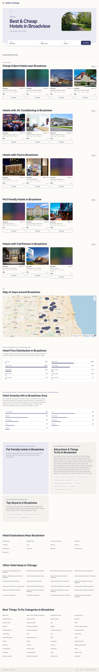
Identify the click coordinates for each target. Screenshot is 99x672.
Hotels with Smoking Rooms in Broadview (60, 586)
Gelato (28, 633)
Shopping (5, 626)
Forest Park (29, 548)
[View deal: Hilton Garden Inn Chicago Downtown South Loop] (14, 256)
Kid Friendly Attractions (32, 626)
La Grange (5, 544)
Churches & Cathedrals (32, 656)
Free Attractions (6, 648)
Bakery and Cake (31, 619)
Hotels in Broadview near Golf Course (35, 576)
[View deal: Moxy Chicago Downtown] (61, 211)
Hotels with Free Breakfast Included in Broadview (84, 582)
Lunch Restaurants (31, 652)
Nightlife (53, 626)
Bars (52, 622)
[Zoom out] (94, 299)
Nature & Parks (78, 652)
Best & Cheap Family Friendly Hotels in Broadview (12, 571)
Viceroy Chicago (6, 179)
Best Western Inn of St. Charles (33, 268)
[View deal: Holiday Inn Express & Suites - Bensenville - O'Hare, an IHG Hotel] (61, 122)
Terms (82, 669)
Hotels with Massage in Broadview (11, 581)
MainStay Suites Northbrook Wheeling (35, 223)
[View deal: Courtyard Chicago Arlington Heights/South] (14, 122)
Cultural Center (54, 656)
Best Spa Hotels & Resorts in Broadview (84, 590)
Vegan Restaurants (79, 641)
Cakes (76, 637)
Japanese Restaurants (32, 630)
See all (94, 66)
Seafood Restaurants (32, 637)
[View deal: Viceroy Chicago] (14, 167)
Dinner (76, 648)
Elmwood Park (6, 548)
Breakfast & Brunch (7, 619)
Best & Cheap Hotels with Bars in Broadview (85, 576)
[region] (49, 316)
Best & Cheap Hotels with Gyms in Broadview (61, 570)
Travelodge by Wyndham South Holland (59, 90)
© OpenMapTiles (79, 335)
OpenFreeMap (73, 335)
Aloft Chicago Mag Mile (31, 179)
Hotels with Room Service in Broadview (60, 581)
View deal (13, 97)
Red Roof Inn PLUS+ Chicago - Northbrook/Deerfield (15, 90)
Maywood (53, 548)
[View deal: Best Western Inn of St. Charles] (37, 256)
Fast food (29, 645)
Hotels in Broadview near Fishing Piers (84, 570)
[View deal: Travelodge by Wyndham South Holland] (61, 78)
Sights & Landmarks (7, 656)
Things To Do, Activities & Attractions (35, 615)
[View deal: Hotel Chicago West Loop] (14, 211)
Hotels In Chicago (12, 3)
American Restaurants (56, 630)
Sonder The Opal (54, 268)
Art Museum (77, 656)
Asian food (5, 645)
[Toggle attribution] (95, 335)
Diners (52, 652)
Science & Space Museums (81, 626)
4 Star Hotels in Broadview (33, 595)
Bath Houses (54, 648)
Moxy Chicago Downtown (56, 223)
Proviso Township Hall (56, 541)
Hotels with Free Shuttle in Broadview (11, 590)
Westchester (6, 552)
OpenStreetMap (90, 335)
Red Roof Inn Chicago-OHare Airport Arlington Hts (86, 90)
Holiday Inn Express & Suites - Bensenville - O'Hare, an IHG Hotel (65, 134)
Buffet (76, 622)
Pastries (29, 641)
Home (11, 11)
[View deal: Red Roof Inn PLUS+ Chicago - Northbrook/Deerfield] (14, 78)
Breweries (77, 619)
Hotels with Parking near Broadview (35, 586)
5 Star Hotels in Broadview (9, 595)
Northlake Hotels (30, 541)
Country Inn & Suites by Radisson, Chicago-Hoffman (38, 90)
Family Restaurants (31, 622)
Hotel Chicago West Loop (9, 223)
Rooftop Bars (54, 641)
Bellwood (77, 544)
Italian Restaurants (7, 630)
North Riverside (78, 548)
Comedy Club (78, 633)
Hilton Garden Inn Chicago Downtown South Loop (14, 268)
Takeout (4, 641)
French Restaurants (79, 630)
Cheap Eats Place (79, 615)
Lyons (28, 544)
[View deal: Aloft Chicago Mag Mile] (37, 167)
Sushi (52, 637)
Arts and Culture (30, 648)
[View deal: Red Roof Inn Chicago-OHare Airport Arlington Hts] (85, 78)
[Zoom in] (94, 297)
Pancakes (53, 645)
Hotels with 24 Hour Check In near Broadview (13, 586)
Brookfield (77, 541)
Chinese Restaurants (8, 637)
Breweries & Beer (55, 619)
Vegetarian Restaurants (80, 645)
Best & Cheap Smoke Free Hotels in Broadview (59, 576)
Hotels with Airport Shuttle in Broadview (84, 586)
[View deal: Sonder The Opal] (61, 256)
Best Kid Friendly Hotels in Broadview (35, 570)
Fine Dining (5, 652)
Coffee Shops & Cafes (56, 615)
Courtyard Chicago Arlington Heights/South (13, 134)
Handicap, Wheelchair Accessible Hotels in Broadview (13, 576)
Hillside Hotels (6, 541)
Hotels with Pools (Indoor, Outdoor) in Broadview (35, 590)
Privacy (77, 669)
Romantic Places (7, 622)
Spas (52, 633)
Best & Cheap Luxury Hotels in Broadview (60, 595)
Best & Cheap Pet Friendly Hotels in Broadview (83, 596)
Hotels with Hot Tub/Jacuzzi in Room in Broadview (60, 590)
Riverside (53, 544)
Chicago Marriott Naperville (56, 179)
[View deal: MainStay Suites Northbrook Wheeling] (37, 211)
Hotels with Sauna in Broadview (34, 581)
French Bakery (6, 633)
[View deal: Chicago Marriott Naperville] (61, 167)
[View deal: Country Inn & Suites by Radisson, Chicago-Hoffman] (37, 78)
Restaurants (5, 615)
